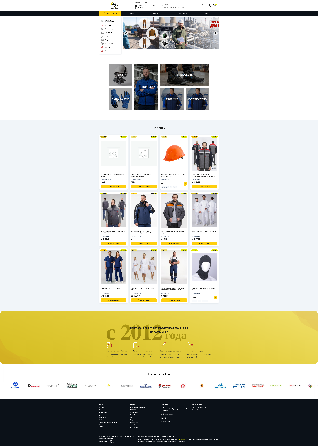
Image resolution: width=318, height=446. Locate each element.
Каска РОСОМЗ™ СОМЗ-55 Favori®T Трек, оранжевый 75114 (173, 175)
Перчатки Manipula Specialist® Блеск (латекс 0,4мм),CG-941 (113, 175)
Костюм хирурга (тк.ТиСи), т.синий (110, 288)
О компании (154, 13)
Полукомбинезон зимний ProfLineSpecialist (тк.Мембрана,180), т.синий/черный (173, 288)
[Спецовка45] (171, 33)
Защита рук (133, 420)
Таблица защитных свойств (108, 422)
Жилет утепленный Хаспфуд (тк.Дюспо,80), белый (204, 232)
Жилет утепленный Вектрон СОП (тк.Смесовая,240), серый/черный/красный (203, 175)
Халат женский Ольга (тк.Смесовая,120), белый (142, 288)
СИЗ (131, 417)
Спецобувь (133, 415)
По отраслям (134, 422)
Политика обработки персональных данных (110, 425)
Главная (101, 407)
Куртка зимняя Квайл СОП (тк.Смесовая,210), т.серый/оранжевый (174, 232)
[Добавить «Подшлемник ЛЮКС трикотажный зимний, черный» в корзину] (215, 297)
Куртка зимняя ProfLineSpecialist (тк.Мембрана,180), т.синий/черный (141, 232)
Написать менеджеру (141, 2)
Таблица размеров (105, 420)
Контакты (207, 13)
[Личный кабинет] (209, 5)
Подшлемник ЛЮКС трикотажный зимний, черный (203, 288)
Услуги (131, 13)
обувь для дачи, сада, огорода (177, 7)
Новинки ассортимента (137, 407)
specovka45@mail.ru (167, 415)
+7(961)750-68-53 (166, 419)
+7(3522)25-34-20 (166, 421)
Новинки (159, 128)
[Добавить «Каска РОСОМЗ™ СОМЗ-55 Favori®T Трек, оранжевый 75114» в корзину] (185, 184)
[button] (164, 47)
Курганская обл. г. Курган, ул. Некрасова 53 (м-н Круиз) (174, 409)
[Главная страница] (114, 5)
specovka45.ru (182, 440)
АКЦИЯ (132, 425)
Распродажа (134, 427)
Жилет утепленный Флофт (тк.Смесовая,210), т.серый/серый (113, 232)
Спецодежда (134, 412)
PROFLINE (133, 410)
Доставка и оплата (181, 13)
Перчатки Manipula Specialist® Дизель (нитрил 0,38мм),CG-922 (141, 175)
